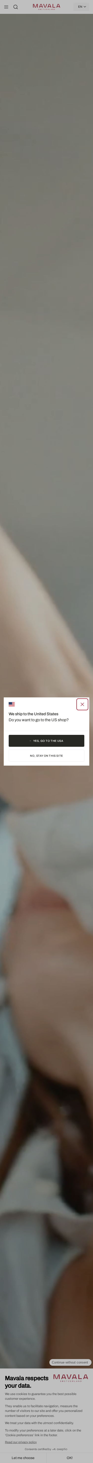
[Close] (82, 704)
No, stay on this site (46, 755)
